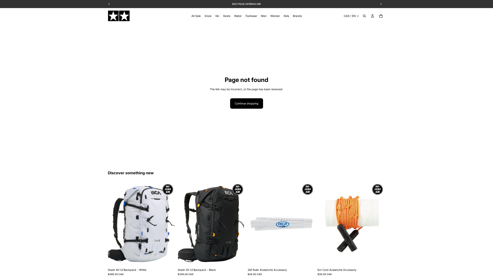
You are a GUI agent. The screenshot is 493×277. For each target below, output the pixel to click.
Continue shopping (246, 103)
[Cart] (381, 16)
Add (242, 260)
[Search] (364, 16)
